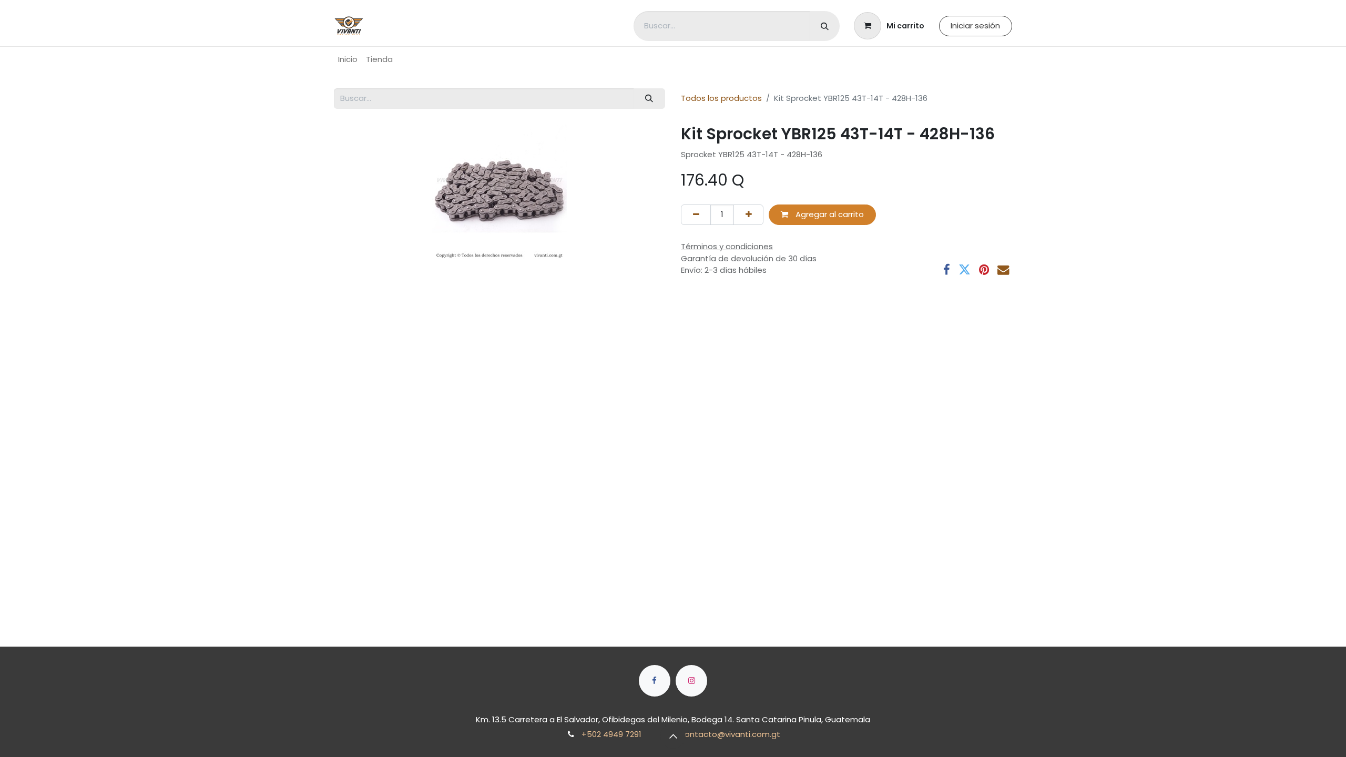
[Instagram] (691, 681)
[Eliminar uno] (696, 214)
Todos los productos (721, 98)
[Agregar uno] (748, 214)
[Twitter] (964, 270)
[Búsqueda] (825, 26)
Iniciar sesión (975, 25)
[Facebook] (946, 270)
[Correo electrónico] (1003, 270)
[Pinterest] (984, 270)
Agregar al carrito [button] (828, 214)
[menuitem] (348, 59)
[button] (673, 736)
